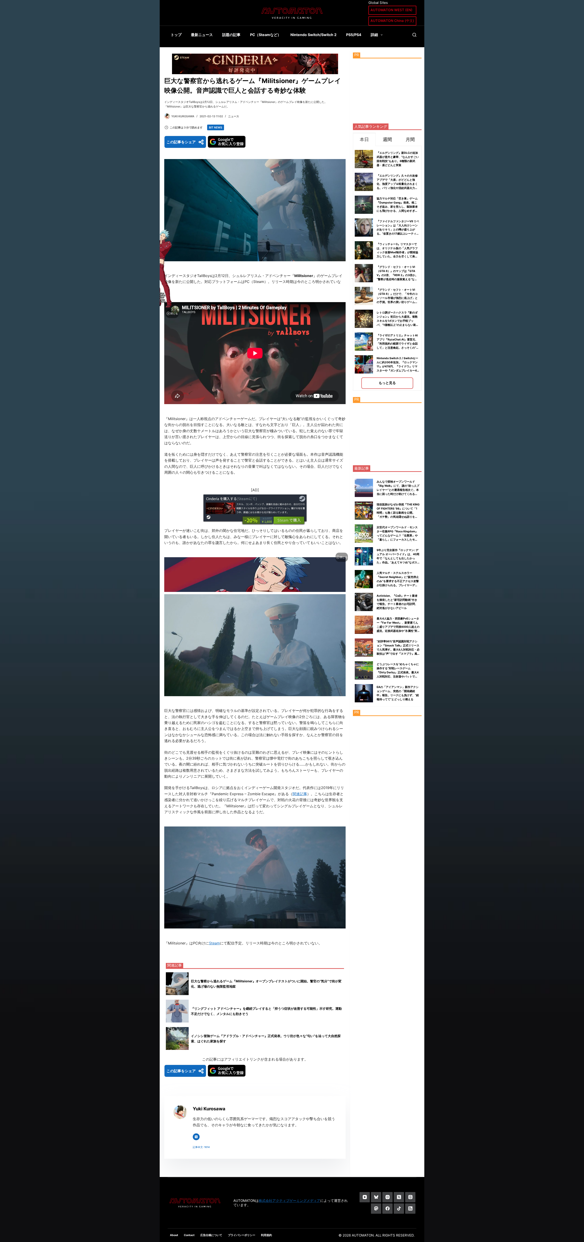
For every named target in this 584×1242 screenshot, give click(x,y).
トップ (176, 34)
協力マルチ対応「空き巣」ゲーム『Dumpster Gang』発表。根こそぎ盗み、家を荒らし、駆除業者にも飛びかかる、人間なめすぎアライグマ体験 (397, 207)
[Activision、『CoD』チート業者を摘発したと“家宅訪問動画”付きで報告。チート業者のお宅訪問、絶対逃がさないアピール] (364, 602)
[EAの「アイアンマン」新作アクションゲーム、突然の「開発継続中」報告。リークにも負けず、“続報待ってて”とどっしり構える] (364, 693)
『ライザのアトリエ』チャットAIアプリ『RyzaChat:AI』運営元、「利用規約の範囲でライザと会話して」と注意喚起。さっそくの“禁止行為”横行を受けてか (398, 343)
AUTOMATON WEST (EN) (391, 10)
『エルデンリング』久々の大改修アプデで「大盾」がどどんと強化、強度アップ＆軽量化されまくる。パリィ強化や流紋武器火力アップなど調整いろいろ (397, 184)
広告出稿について (211, 1235)
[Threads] (410, 1197)
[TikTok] (399, 1208)
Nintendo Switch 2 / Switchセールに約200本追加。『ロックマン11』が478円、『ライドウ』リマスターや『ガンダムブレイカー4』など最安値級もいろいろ (398, 366)
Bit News (215, 127)
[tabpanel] (387, 268)
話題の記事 (231, 34)
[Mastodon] (376, 1208)
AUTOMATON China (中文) (392, 20)
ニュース (233, 116)
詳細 (374, 34)
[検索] (414, 35)
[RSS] (410, 1208)
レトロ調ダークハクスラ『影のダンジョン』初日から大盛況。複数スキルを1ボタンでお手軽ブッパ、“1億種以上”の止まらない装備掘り (398, 321)
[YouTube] (365, 1197)
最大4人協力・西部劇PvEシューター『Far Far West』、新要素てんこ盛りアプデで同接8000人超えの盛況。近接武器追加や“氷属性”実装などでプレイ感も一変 (398, 627)
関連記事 (299, 794)
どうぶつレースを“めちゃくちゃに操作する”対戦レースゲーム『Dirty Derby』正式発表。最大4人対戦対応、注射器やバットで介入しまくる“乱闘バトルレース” (398, 672)
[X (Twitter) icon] (196, 1136)
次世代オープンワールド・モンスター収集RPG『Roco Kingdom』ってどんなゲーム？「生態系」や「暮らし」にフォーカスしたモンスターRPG (397, 535)
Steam (214, 943)
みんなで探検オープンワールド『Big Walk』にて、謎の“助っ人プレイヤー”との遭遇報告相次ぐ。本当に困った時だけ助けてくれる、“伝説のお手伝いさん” (398, 490)
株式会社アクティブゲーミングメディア (289, 1200)
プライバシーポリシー (241, 1235)
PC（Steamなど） (265, 34)
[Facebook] (387, 1208)
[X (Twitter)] (399, 1197)
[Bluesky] (376, 1197)
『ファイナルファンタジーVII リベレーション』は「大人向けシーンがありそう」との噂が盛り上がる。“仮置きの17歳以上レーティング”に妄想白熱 (398, 229)
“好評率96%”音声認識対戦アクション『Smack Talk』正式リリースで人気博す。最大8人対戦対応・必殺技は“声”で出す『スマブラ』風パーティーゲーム (398, 649)
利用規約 (266, 1235)
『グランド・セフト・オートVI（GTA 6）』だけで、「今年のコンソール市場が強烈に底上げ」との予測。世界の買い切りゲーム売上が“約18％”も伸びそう (397, 298)
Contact (189, 1235)
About (174, 1235)
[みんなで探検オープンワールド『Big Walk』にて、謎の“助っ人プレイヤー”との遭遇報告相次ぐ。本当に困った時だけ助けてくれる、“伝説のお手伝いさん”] (364, 488)
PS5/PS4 (353, 34)
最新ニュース (202, 34)
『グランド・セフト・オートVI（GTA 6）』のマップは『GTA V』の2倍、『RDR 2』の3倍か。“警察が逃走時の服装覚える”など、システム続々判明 (397, 275)
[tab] (364, 139)
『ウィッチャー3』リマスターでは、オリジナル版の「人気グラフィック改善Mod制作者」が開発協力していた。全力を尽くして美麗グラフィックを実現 (397, 252)
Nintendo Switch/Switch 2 (313, 34)
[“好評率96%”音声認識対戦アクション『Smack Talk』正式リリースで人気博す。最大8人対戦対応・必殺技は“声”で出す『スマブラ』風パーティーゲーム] (364, 647)
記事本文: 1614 (201, 1147)
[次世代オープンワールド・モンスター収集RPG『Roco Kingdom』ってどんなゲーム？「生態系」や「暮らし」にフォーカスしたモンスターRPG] (364, 533)
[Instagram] (387, 1197)
